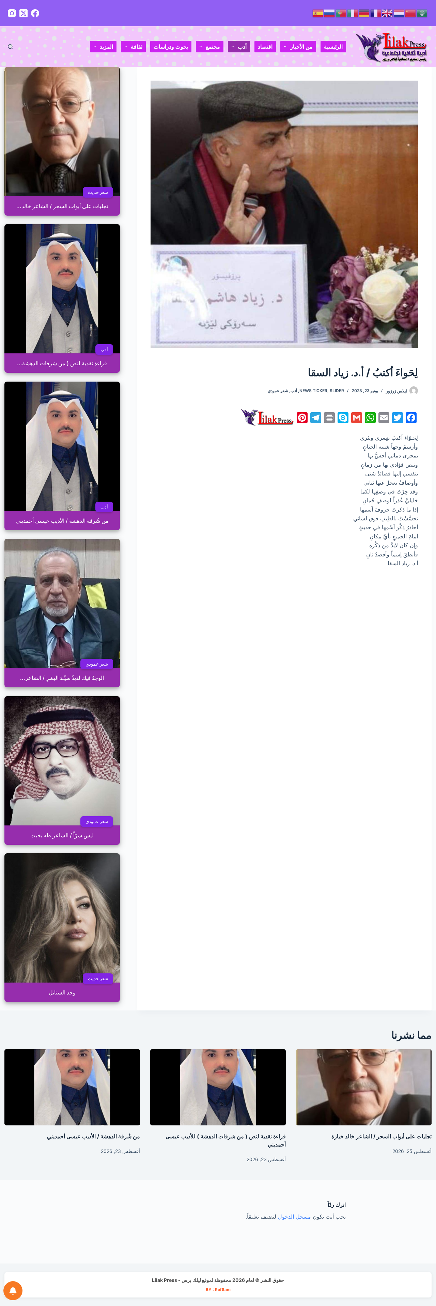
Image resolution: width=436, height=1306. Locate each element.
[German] (364, 13)
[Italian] (353, 13)
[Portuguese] (341, 13)
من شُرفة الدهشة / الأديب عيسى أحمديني (93, 1136)
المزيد (106, 46)
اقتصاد (265, 46)
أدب (242, 46)
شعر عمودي (278, 390)
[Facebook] (35, 13)
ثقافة (136, 46)
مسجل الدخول (294, 1216)
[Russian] (330, 13)
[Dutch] (399, 13)
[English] (387, 13)
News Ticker (313, 390)
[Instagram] (12, 13)
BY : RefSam (218, 1289)
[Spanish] (318, 13)
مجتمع (213, 46)
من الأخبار (301, 46)
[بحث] (10, 46)
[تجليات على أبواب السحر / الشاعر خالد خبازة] (364, 1087)
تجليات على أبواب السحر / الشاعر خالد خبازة (381, 1136)
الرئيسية (333, 46)
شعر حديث (98, 192)
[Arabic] (422, 13)
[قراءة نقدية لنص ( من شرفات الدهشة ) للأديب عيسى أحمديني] (218, 1087)
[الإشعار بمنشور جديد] (12, 1290)
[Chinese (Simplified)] (411, 13)
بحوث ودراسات (171, 46)
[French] (376, 13)
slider (337, 390)
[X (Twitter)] (23, 13)
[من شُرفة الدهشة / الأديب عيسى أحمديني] (72, 1087)
